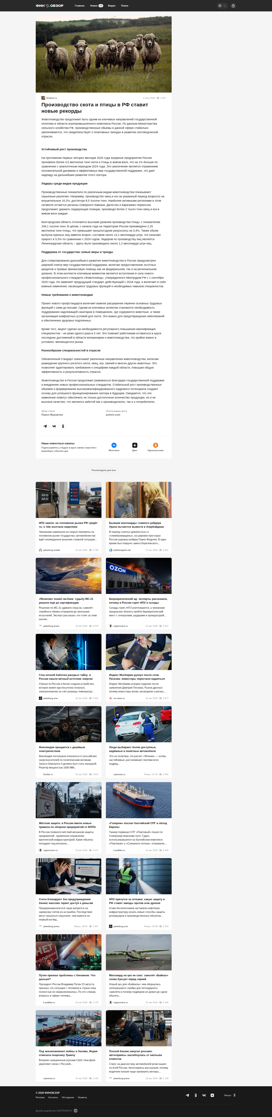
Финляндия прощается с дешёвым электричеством (62, 749)
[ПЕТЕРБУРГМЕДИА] (40, 550)
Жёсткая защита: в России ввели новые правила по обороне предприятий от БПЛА (67, 825)
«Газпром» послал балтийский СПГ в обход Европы (138, 825)
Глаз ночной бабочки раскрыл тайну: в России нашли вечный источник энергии (66, 676)
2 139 (165, 1078)
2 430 (165, 850)
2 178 (95, 1002)
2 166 (165, 1002)
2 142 (95, 1078)
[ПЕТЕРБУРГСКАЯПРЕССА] (40, 626)
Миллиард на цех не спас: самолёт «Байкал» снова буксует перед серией (138, 977)
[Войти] (233, 6)
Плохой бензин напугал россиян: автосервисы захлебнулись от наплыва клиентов (135, 1055)
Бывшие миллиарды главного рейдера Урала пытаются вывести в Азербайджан (136, 524)
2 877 (165, 698)
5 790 (95, 550)
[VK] (204, 1095)
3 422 (165, 626)
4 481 (165, 550)
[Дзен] (212, 1095)
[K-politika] (111, 850)
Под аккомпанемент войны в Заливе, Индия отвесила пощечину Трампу (68, 1053)
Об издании (68, 1097)
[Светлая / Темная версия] (222, 6)
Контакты (53, 1097)
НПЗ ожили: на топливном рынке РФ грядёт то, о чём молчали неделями (68, 524)
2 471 (95, 850)
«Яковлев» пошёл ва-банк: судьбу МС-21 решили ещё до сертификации (66, 600)
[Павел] (43, 98)
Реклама (40, 1097)
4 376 (95, 626)
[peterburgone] (40, 698)
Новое (96, 5)
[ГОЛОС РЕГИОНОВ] (111, 626)
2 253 (165, 926)
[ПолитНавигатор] (111, 550)
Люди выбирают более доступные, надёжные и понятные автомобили (132, 749)
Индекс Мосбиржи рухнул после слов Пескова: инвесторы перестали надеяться (137, 676)
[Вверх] (230, 1095)
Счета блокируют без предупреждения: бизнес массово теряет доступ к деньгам (66, 901)
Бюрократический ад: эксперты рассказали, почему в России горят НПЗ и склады (138, 600)
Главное (79, 5)
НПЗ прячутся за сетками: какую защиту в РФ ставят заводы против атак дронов (137, 901)
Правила (82, 1097)
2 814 (95, 774)
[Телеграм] (187, 1095)
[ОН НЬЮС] (111, 698)
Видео (111, 5)
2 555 (165, 774)
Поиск (124, 5)
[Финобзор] (49, 5)
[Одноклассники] (196, 1095)
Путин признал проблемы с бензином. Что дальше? (67, 977)
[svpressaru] (111, 774)
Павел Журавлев (52, 414)
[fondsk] (40, 774)
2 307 (95, 926)
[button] (45, 426)
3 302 (95, 698)
